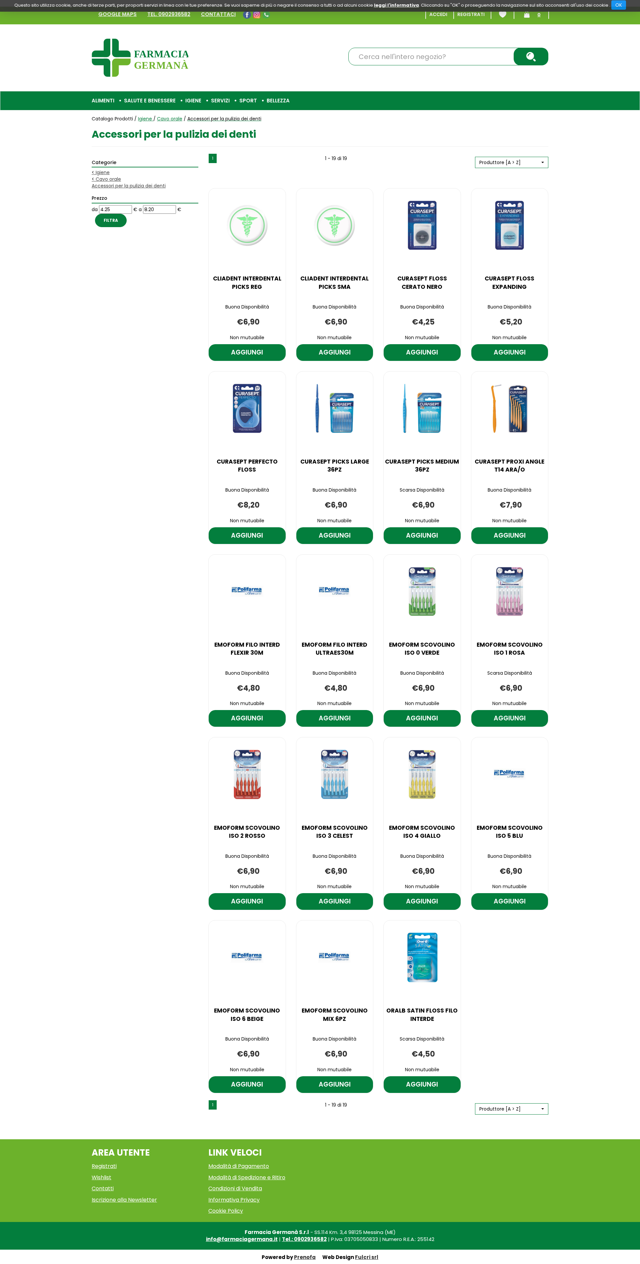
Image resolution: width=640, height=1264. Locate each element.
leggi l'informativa (396, 5)
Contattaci (218, 14)
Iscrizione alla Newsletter (124, 1200)
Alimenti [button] (103, 100)
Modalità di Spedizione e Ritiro (246, 1177)
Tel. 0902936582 (168, 14)
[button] (511, 162)
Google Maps (117, 14)
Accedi (438, 14)
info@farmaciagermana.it (242, 1239)
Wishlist (503, 14)
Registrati (471, 14)
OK (618, 5)
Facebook (248, 15)
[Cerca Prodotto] (531, 56)
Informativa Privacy (234, 1200)
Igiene (145, 118)
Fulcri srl (366, 1257)
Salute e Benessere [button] (150, 100)
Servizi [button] (220, 100)
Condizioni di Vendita (235, 1188)
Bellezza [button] (278, 100)
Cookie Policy (225, 1211)
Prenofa (305, 1257)
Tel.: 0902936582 (304, 1239)
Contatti (103, 1188)
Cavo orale (169, 118)
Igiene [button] (193, 100)
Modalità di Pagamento (238, 1166)
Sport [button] (248, 100)
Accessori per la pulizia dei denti (129, 185)
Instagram (257, 15)
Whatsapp (267, 15)
